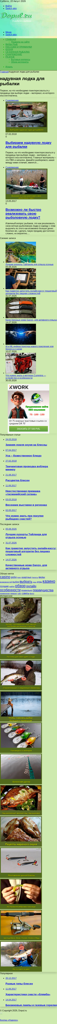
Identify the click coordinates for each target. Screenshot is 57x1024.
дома (34, 582)
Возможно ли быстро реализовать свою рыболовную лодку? (23, 213)
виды (42, 577)
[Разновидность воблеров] (21, 752)
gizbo (14, 577)
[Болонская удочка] (21, 783)
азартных (26, 577)
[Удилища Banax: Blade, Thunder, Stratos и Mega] (21, 939)
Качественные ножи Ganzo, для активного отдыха (31, 320)
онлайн (31, 586)
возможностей (6, 582)
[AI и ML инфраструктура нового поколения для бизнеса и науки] (21, 344)
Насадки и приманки (19, 47)
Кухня (9, 49)
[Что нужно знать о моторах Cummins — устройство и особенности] (21, 373)
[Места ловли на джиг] (21, 971)
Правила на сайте (20, 42)
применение (5, 594)
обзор (20, 586)
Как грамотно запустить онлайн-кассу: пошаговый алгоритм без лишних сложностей (31, 292)
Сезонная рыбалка (18, 52)
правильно (26, 590)
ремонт (13, 593)
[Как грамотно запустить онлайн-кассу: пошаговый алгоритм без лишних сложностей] (21, 288)
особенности (10, 590)
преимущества (43, 590)
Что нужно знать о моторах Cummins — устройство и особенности (26, 376)
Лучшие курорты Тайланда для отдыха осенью (29, 264)
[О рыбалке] (17, 27)
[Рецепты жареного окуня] (21, 846)
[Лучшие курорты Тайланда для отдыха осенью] (21, 262)
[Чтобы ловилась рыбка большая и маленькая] (21, 721)
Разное (10, 57)
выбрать (26, 581)
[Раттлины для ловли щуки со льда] (21, 658)
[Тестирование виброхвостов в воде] (21, 908)
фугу (32, 593)
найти (12, 586)
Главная (4, 72)
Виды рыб (12, 44)
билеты (35, 577)
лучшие (4, 586)
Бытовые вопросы (20, 59)
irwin (19, 577)
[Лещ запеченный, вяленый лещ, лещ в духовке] (21, 815)
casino (5, 577)
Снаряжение (14, 54)
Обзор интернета (19, 62)
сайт (19, 593)
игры (39, 582)
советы (25, 593)
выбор (15, 582)
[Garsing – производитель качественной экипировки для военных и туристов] (21, 627)
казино (49, 581)
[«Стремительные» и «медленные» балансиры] (21, 690)
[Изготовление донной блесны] (21, 877)
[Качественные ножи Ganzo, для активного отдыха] (21, 317)
